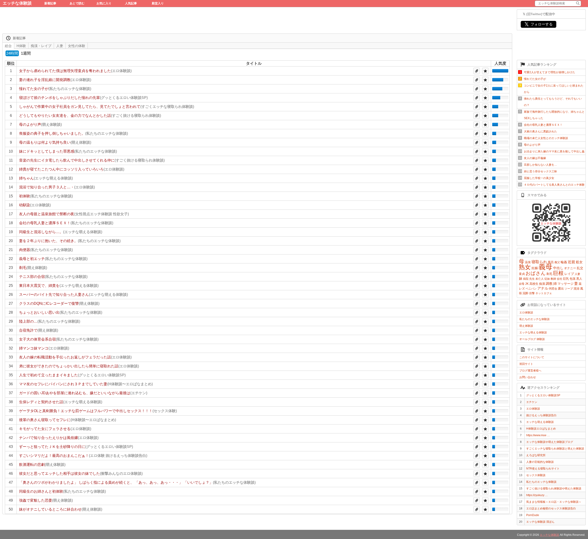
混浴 (577, 288)
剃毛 (549, 274)
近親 (571, 262)
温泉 (528, 262)
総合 (8, 46)
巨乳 (566, 278)
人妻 (577, 274)
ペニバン (531, 288)
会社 (559, 278)
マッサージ (565, 283)
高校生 (533, 283)
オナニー (570, 268)
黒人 (579, 278)
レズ (522, 288)
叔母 (521, 283)
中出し (558, 268)
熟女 (525, 267)
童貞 (522, 274)
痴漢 (542, 283)
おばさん (536, 273)
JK (527, 283)
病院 (526, 278)
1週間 (26, 53)
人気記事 (131, 3)
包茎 (573, 278)
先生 (532, 278)
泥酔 (526, 293)
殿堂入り (158, 3)
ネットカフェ (543, 293)
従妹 (547, 278)
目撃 (532, 293)
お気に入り (103, 3)
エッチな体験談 (17, 3)
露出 (561, 288)
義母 (545, 267)
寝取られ (539, 262)
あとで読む (77, 3)
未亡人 (539, 278)
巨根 (558, 273)
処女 (579, 262)
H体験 (21, 46)
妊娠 (534, 268)
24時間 (12, 53)
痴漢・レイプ (41, 46)
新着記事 (50, 3)
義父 (557, 262)
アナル (542, 288)
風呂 (551, 262)
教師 (553, 278)
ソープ (569, 288)
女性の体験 (76, 46)
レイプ (569, 274)
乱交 (580, 268)
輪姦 (564, 262)
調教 (549, 283)
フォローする (538, 24)
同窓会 (553, 288)
